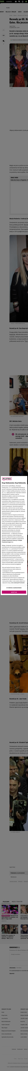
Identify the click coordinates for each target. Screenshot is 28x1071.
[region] (14, 535)
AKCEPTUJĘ (14, 592)
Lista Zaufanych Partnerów (18, 582)
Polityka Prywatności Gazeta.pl (9, 540)
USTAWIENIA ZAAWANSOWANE (14, 587)
